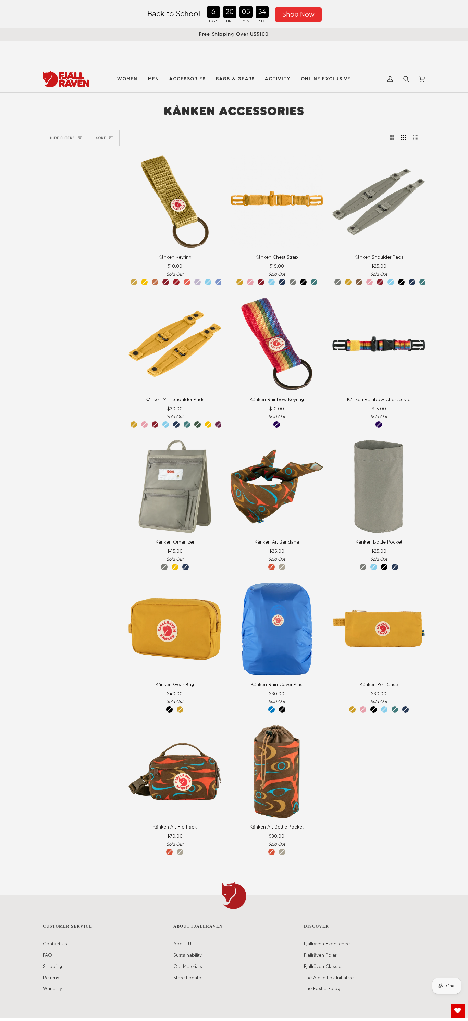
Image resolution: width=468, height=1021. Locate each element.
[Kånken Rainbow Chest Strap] (378, 344)
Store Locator (188, 977)
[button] (127, 78)
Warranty (52, 988)
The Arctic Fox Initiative (329, 977)
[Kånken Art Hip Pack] (174, 771)
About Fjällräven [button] (198, 926)
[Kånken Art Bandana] (277, 486)
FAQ (47, 955)
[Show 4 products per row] (417, 138)
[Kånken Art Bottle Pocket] (277, 771)
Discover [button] (316, 926)
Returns (51, 977)
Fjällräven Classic (322, 966)
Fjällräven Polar (320, 955)
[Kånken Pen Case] (378, 629)
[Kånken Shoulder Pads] (378, 201)
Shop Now (298, 14)
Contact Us (55, 944)
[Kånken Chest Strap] (277, 201)
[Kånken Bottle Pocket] (378, 486)
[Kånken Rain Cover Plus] (277, 629)
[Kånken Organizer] (174, 486)
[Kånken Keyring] (174, 201)
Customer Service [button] (67, 926)
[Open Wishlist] (458, 1011)
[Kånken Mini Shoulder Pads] (174, 344)
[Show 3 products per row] (404, 138)
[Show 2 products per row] (392, 138)
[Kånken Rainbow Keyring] (277, 344)
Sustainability (187, 955)
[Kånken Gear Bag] (174, 629)
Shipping (52, 966)
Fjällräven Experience (327, 944)
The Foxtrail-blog (322, 988)
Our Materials (187, 966)
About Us (183, 944)
